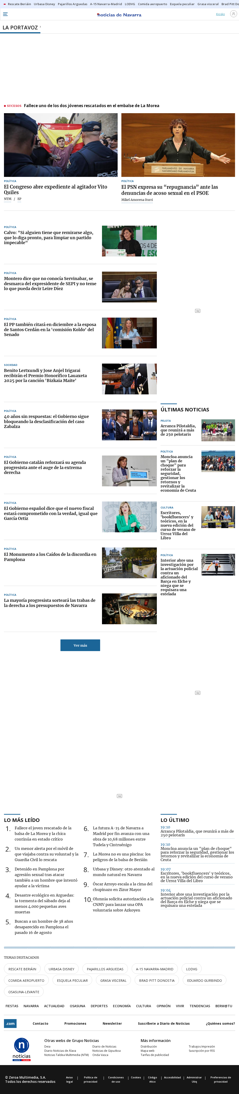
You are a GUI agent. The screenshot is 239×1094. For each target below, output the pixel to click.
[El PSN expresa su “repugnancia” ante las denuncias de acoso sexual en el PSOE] (178, 145)
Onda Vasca (100, 1055)
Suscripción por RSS (202, 1051)
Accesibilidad (172, 1077)
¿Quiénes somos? (220, 1023)
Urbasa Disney (61, 969)
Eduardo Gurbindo (204, 980)
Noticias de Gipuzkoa (106, 1051)
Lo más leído (22, 819)
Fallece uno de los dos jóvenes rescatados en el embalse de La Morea (91, 106)
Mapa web (148, 1051)
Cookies (136, 1077)
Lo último (175, 819)
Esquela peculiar (72, 980)
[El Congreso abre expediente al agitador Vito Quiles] (61, 145)
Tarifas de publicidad (155, 1055)
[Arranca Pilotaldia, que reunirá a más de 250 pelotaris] (218, 430)
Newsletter (112, 1023)
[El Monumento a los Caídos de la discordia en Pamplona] (129, 562)
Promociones (75, 1023)
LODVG (191, 969)
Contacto (40, 1023)
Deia (47, 1046)
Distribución (149, 1046)
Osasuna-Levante (23, 992)
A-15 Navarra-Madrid (154, 969)
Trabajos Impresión (202, 1046)
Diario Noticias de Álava (60, 1051)
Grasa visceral (113, 980)
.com (10, 1023)
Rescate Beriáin (22, 969)
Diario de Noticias (104, 1046)
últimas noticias (185, 409)
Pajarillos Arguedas (105, 969)
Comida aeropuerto (26, 980)
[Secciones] (5, 14)
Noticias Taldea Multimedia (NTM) (66, 1055)
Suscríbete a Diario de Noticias (164, 1023)
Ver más (80, 645)
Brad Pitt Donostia (157, 980)
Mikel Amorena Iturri (137, 200)
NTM (7, 199)
